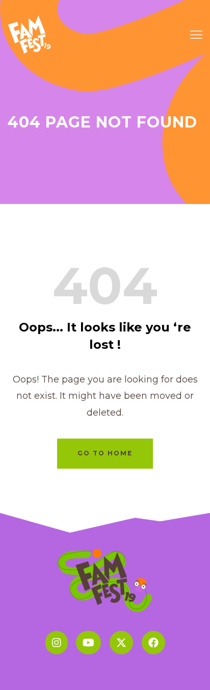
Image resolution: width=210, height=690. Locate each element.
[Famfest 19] (30, 33)
